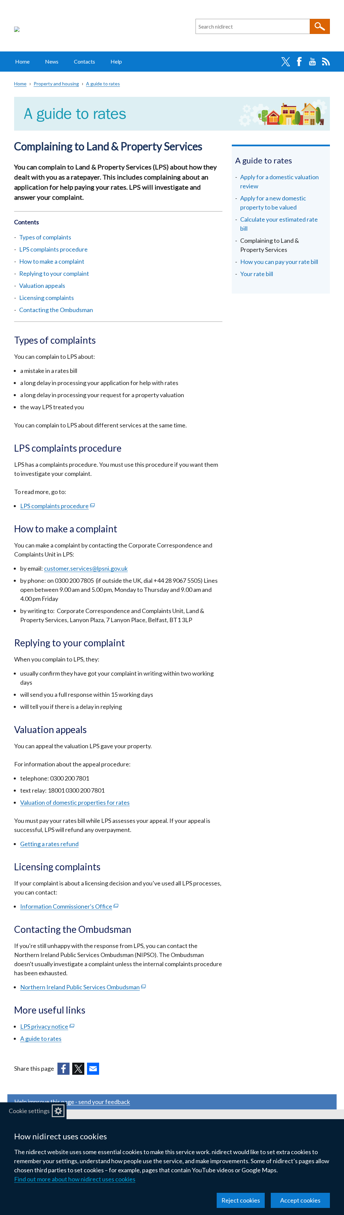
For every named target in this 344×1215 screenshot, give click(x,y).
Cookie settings (29, 1110)
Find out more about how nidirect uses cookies (74, 1179)
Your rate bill (256, 273)
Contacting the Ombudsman (56, 309)
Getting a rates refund (49, 843)
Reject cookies (240, 1200)
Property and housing (56, 83)
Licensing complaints (46, 297)
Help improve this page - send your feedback (72, 1101)
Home (22, 61)
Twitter (285, 61)
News (51, 61)
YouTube (312, 61)
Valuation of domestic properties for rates (75, 802)
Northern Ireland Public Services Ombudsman (83, 987)
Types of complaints (45, 237)
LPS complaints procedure (53, 249)
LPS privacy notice (47, 1026)
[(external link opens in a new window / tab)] (63, 1069)
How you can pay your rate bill (279, 261)
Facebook (299, 61)
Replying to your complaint (54, 273)
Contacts (84, 61)
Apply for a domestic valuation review (279, 181)
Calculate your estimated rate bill (279, 224)
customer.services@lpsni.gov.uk (86, 568)
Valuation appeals (42, 285)
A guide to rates (103, 83)
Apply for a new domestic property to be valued (273, 202)
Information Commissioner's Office (69, 906)
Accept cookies (300, 1200)
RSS (326, 61)
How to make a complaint (51, 261)
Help (116, 61)
